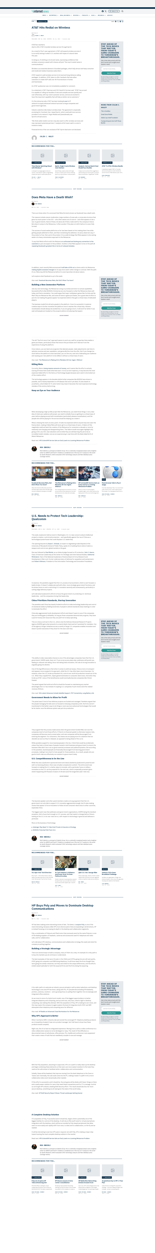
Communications (42, 21)
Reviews (76, 15)
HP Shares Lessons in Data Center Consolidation (64, 1182)
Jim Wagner (81, 177)
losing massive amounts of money (55, 368)
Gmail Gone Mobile (106, 114)
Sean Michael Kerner (108, 494)
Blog (93, 15)
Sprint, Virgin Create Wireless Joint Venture (65, 167)
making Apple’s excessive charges (43, 270)
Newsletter (115, 11)
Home (33, 21)
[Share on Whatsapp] (122, 21)
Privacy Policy (106, 81)
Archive (109, 15)
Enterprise (53, 15)
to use (65, 101)
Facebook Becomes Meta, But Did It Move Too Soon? (56, 280)
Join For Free (111, 73)
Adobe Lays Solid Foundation (109, 117)
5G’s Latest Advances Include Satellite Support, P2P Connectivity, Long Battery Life (66, 693)
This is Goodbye (105, 111)
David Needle (36, 881)
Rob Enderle (38, 203)
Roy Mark (81, 881)
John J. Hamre (89, 552)
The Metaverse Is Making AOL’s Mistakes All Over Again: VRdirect (60, 360)
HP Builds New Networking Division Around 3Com (87, 1182)
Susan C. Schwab (53, 544)
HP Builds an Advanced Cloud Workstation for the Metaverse (59, 1011)
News (44, 15)
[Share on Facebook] (115, 21)
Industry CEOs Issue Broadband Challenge (109, 873)
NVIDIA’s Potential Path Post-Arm (44, 830)
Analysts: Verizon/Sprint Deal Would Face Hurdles (88, 167)
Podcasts (85, 15)
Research (101, 15)
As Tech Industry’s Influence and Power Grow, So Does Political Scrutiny (65, 874)
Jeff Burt (58, 885)
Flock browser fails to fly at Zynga (111, 484)
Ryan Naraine (106, 175)
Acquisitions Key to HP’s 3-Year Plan (112, 1182)
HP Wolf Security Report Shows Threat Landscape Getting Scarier (61, 1093)
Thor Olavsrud (59, 177)
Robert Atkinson (40, 561)
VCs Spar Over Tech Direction (41, 872)
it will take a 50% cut (68, 267)
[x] (106, 11)
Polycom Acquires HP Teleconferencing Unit (39, 1182)
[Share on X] (118, 21)
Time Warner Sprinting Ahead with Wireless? (42, 167)
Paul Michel (49, 552)
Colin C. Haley (39, 35)
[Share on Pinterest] (120, 21)
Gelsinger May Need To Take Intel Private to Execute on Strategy (54, 827)
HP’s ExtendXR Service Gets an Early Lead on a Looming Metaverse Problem (64, 440)
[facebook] (103, 11)
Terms (118, 79)
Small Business (65, 15)
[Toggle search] (122, 11)
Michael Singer (106, 1192)
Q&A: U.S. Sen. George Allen (87, 872)
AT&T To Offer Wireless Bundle (112, 166)
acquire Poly (80, 924)
